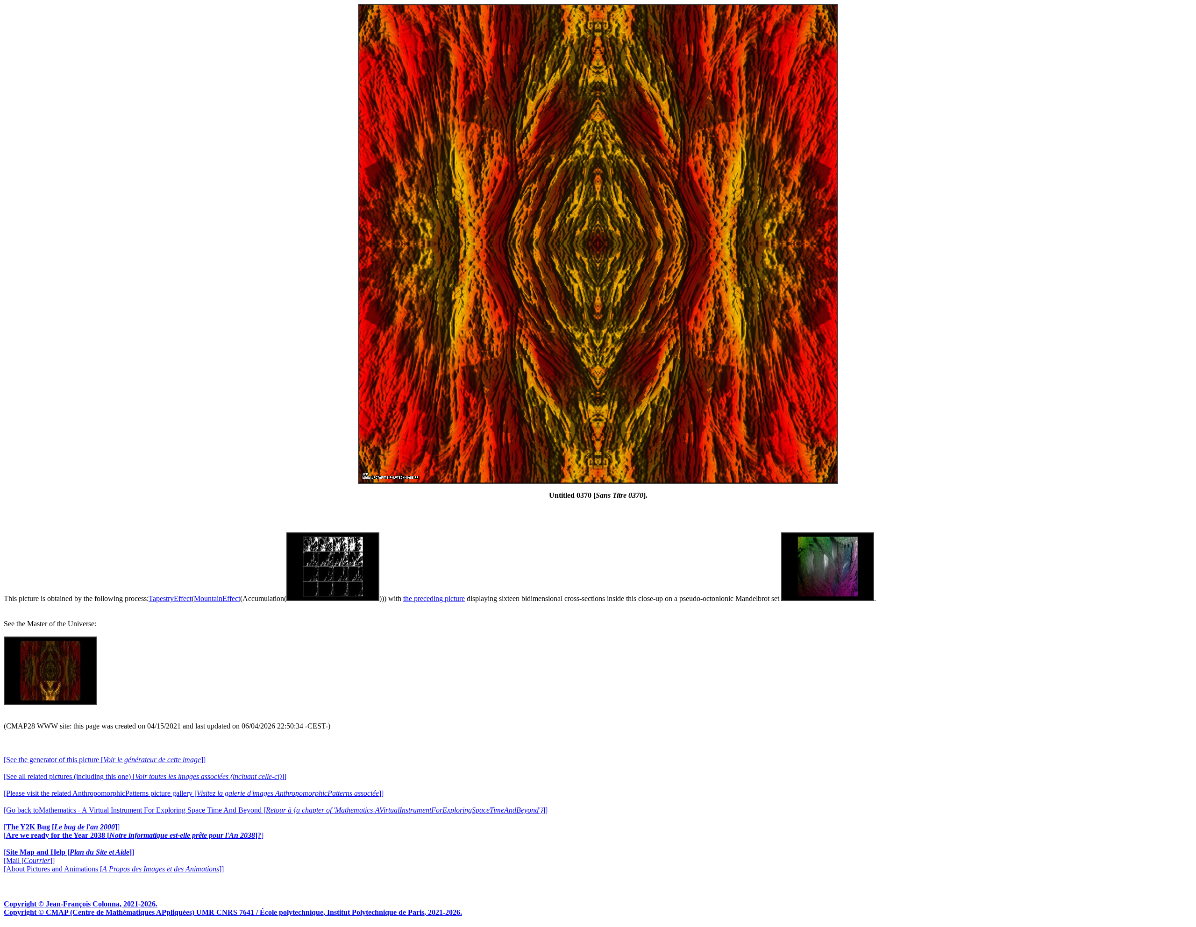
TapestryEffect (170, 598)
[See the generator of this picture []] (105, 760)
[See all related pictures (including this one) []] (145, 776)
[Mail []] (29, 860)
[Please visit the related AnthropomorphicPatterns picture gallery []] (194, 793)
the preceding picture (434, 598)
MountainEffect (217, 598)
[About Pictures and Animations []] (114, 869)
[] (62, 827)
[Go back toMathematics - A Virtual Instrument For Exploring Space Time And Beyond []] (276, 810)
